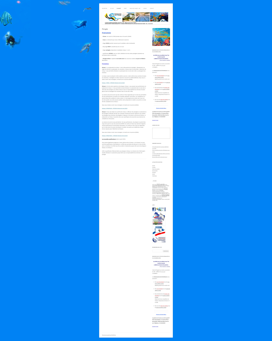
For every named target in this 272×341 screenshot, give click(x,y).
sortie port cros (159, 198)
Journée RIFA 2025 (156, 155)
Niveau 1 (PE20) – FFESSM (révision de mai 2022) (113, 82)
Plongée (119, 8)
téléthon (163, 199)
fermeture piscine (158, 189)
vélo (156, 200)
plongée (165, 195)
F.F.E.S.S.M (163, 65)
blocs (167, 185)
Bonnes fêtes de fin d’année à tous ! (159, 157)
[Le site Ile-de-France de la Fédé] (158, 225)
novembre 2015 (158, 195)
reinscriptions (159, 196)
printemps (154, 196)
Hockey (145, 8)
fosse (166, 189)
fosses (153, 190)
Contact (152, 8)
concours (159, 187)
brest (156, 186)
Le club (112, 8)
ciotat (165, 186)
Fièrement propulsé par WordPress (109, 335)
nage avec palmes (160, 193)
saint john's (164, 196)
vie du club (167, 199)
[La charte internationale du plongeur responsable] (159, 242)
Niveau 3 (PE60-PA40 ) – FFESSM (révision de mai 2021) (115, 135)
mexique (166, 192)
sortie (154, 198)
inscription (162, 191)
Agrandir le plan (155, 120)
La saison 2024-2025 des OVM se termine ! (161, 153)
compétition (154, 187)
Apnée (125, 8)
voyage (153, 200)
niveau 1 (153, 195)
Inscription (104, 8)
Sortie (153, 174)
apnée (162, 184)
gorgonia (157, 190)
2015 (153, 184)
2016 (155, 184)
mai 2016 (163, 192)
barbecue (164, 185)
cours (162, 187)
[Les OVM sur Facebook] (159, 210)
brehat (153, 186)
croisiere (166, 187)
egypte (153, 189)
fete (163, 189)
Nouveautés (154, 170)
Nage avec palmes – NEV (135, 8)
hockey (161, 190)
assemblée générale (157, 185)
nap (166, 193)
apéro (166, 184)
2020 (158, 184)
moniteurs (154, 193)
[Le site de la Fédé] (159, 236)
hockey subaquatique (156, 191)
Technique (154, 175)
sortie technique (156, 199)
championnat (160, 186)
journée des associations (156, 192)
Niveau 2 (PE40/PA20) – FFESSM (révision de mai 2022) (114, 108)
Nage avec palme (155, 169)
